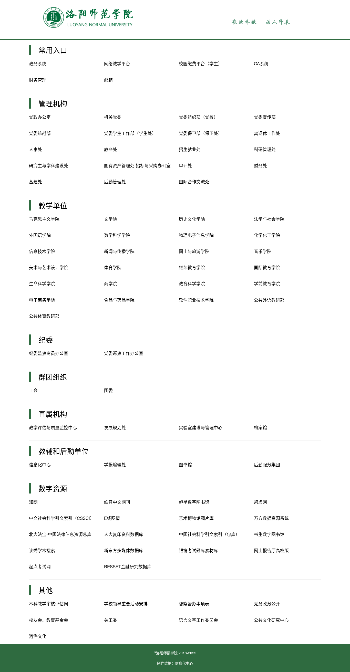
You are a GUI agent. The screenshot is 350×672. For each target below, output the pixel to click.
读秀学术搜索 (42, 550)
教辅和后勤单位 (63, 451)
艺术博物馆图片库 (196, 518)
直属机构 (52, 414)
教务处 (110, 149)
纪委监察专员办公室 (48, 353)
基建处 (35, 181)
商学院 (110, 283)
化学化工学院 (267, 235)
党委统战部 (40, 133)
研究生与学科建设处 (48, 165)
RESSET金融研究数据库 (127, 566)
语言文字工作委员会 (198, 620)
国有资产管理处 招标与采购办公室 (137, 165)
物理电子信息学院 (196, 235)
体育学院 (112, 267)
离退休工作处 (267, 133)
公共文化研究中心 (271, 620)
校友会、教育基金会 (48, 620)
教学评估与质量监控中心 (53, 427)
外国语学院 (40, 235)
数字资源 (52, 488)
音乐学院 (262, 251)
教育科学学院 (192, 283)
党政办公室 (40, 117)
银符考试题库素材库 (198, 550)
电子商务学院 (42, 300)
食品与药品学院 (119, 300)
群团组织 (52, 377)
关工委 (110, 620)
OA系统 (261, 63)
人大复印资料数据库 (123, 534)
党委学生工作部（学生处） (130, 133)
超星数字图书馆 (194, 502)
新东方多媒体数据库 (123, 550)
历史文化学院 (192, 219)
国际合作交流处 (194, 181)
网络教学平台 (117, 63)
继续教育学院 (192, 267)
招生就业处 (190, 149)
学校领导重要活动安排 (126, 604)
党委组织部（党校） (198, 117)
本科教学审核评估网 (48, 604)
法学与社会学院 (269, 219)
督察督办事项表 (194, 604)
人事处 (35, 149)
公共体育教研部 (44, 316)
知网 (33, 502)
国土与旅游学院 (194, 251)
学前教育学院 (267, 283)
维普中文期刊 (117, 502)
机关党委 (112, 117)
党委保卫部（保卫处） (200, 133)
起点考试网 (40, 566)
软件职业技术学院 (196, 300)
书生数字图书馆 (269, 534)
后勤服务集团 (267, 464)
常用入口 (52, 50)
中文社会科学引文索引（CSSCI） (61, 518)
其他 (45, 590)
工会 (33, 390)
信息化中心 (40, 464)
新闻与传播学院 (119, 251)
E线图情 (112, 518)
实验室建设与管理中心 (200, 427)
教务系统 (37, 63)
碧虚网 (260, 502)
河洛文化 (37, 636)
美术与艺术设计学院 (48, 267)
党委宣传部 (265, 117)
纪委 (45, 339)
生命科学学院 (42, 283)
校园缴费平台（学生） (200, 63)
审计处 (185, 165)
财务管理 (37, 80)
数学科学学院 (117, 235)
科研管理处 (265, 149)
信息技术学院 (42, 251)
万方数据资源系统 (271, 518)
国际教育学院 (267, 267)
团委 (108, 390)
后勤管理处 (115, 181)
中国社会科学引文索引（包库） (209, 534)
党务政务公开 (267, 604)
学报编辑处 (115, 464)
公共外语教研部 (269, 300)
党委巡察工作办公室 (123, 353)
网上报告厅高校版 (271, 550)
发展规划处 (115, 427)
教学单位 (52, 205)
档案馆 (260, 427)
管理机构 (52, 103)
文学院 (110, 219)
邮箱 (108, 80)
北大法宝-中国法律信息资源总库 (60, 534)
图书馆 (185, 464)
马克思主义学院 (44, 219)
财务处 (260, 165)
